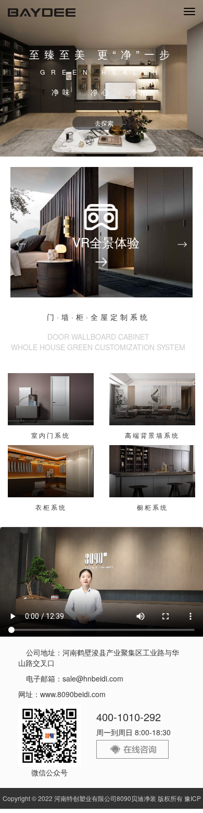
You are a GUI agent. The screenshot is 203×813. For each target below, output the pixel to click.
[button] (21, 244)
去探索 (104, 122)
